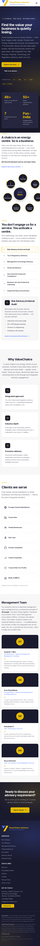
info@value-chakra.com (9, 901)
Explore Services (10, 64)
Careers (4, 873)
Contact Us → (8, 906)
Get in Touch (19, 810)
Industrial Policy (6, 858)
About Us (4, 867)
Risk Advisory (6, 840)
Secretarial (5, 852)
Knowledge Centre (8, 870)
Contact (4, 876)
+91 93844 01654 (7, 899)
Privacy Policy (6, 880)
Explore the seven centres (11, 167)
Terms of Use (6, 883)
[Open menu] (36, 3)
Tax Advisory (6, 843)
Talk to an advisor (10, 71)
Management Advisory (9, 846)
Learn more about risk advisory (16, 336)
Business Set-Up (7, 855)
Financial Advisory (7, 849)
